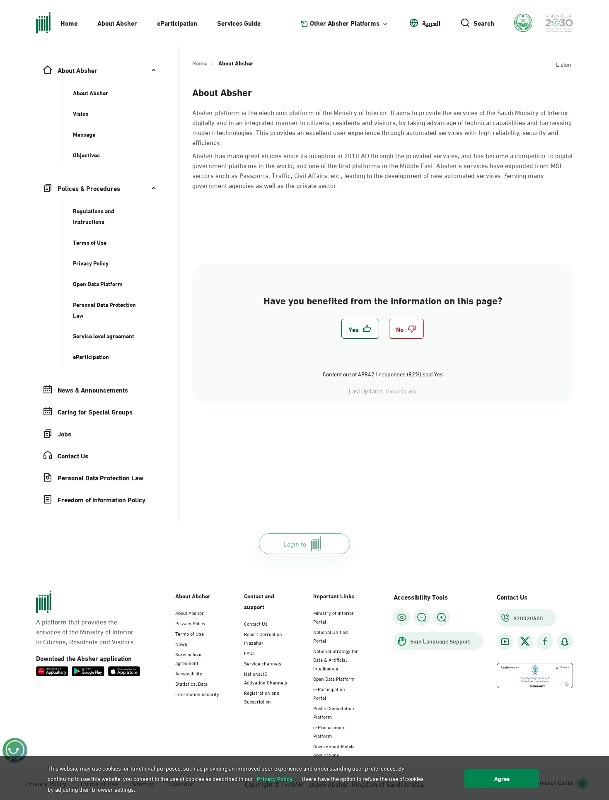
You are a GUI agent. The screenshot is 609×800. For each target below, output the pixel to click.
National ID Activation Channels (265, 678)
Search (484, 23)
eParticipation (177, 23)
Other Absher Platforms (344, 23)
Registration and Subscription (261, 697)
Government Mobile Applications (334, 750)
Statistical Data (191, 683)
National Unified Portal (330, 636)
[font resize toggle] (422, 617)
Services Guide (239, 23)
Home (68, 23)
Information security (197, 693)
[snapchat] (565, 641)
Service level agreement (189, 658)
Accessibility (188, 672)
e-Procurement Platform (329, 731)
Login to (294, 543)
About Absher (117, 23)
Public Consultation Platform (333, 712)
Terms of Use (189, 633)
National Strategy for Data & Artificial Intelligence (335, 659)
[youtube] (505, 641)
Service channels (262, 662)
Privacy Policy (190, 622)
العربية (431, 23)
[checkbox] (360, 329)
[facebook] (545, 641)
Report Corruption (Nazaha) (263, 638)
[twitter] (525, 641)
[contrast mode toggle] (402, 617)
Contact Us (256, 623)
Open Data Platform (334, 678)
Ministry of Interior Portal (333, 617)
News (181, 643)
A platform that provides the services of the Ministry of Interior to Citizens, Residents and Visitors (85, 631)
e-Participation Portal (329, 693)
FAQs (249, 652)
